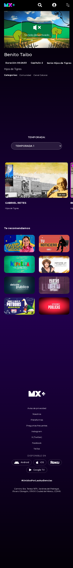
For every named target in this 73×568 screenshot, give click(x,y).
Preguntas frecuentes (36, 425)
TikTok (37, 448)
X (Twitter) (37, 437)
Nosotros (37, 414)
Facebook (36, 443)
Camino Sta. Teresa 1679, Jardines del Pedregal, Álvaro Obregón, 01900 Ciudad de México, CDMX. (36, 489)
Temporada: (36, 137)
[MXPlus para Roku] (55, 462)
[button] (54, 5)
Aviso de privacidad (37, 408)
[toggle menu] (67, 5)
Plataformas (37, 420)
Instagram (37, 431)
